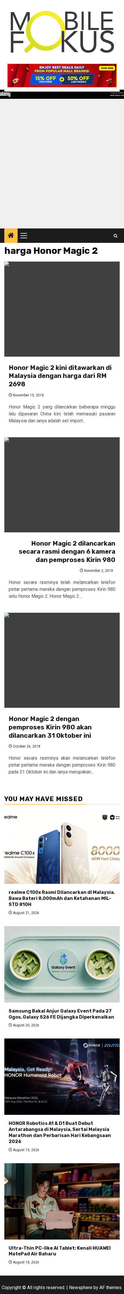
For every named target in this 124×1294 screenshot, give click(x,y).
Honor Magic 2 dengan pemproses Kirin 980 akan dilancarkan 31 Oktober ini (50, 727)
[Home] (11, 236)
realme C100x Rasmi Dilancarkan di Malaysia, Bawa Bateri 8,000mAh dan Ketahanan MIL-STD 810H (62, 898)
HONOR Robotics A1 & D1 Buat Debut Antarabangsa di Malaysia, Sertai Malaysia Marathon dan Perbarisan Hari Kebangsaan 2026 (60, 1132)
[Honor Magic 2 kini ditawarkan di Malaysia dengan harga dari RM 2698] (62, 309)
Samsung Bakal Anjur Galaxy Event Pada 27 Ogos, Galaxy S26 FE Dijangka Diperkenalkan (61, 1014)
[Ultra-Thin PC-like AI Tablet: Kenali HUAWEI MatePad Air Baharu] (62, 1201)
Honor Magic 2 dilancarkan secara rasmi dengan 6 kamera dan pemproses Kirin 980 (67, 552)
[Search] (115, 235)
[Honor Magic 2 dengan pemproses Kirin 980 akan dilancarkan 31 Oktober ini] (62, 660)
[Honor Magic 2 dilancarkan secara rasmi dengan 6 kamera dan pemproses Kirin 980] (62, 484)
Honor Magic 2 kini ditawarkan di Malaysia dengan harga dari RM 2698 (60, 376)
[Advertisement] (62, 164)
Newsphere (80, 1287)
